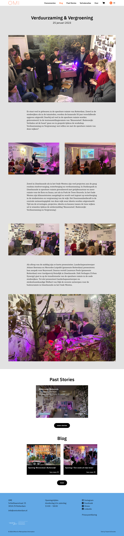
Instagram (88, 500)
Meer (62, 483)
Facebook (88, 503)
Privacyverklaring (89, 514)
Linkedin (88, 509)
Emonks (113, 532)
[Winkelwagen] (103, 3)
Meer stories (62, 425)
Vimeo (87, 506)
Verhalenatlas (85, 3)
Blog (61, 3)
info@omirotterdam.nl (17, 510)
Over (96, 3)
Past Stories (71, 3)
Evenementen (50, 3)
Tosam (107, 532)
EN (114, 3)
